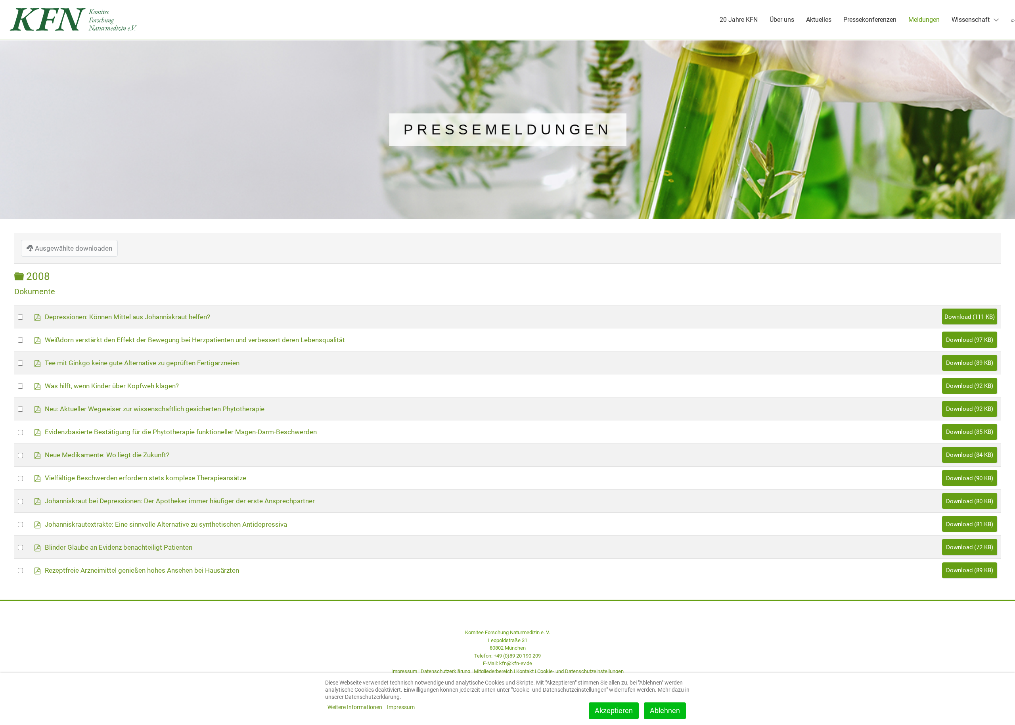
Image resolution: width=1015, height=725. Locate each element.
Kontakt (525, 671)
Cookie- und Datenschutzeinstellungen (580, 671)
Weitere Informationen (354, 707)
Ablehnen (665, 710)
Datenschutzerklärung (445, 671)
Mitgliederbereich (493, 671)
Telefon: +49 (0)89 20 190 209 (507, 656)
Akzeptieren (614, 710)
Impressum (404, 671)
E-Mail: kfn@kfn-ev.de (507, 663)
